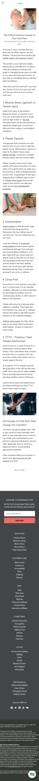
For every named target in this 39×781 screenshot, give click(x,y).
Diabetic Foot (19, 630)
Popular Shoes (19, 538)
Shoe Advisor (19, 547)
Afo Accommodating (19, 651)
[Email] (15, 477)
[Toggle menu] (3, 3)
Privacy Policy (19, 605)
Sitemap (19, 599)
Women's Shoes (19, 541)
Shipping (19, 574)
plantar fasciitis (9, 155)
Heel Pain (19, 639)
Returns (19, 577)
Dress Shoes (19, 688)
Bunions (19, 636)
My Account (19, 562)
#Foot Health (19, 470)
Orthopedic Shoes (19, 691)
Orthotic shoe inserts (11, 321)
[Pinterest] (27, 477)
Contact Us (19, 565)
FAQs (20, 571)
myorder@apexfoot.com (13, 766)
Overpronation (9, 226)
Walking (19, 654)
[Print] (19, 477)
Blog (19, 590)
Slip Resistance (19, 682)
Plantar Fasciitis (19, 627)
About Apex (19, 596)
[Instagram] (19, 708)
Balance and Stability (19, 685)
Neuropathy (19, 624)
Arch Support (19, 666)
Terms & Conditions (19, 602)
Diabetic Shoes (20, 694)
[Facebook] (12, 477)
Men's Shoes (19, 544)
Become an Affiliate (19, 608)
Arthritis (19, 633)
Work (20, 657)
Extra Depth (19, 669)
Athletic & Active (19, 663)
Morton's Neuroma (19, 621)
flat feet (26, 120)
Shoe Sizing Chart (19, 550)
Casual (19, 660)
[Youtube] (27, 708)
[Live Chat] (32, 774)
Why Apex (20, 593)
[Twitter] (23, 477)
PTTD (5, 346)
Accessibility (19, 568)
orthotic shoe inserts (13, 180)
